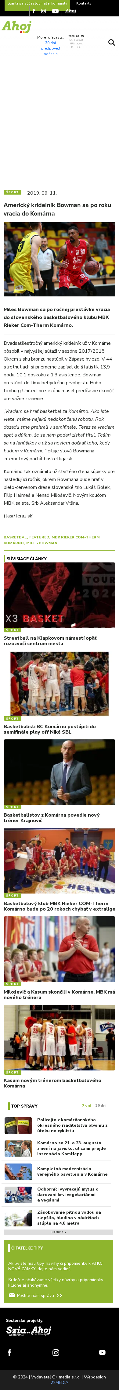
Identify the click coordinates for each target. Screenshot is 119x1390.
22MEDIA (59, 1382)
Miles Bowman (41, 543)
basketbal (15, 537)
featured (39, 537)
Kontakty (83, 3)
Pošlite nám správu (35, 1295)
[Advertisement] (59, 122)
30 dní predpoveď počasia (50, 48)
